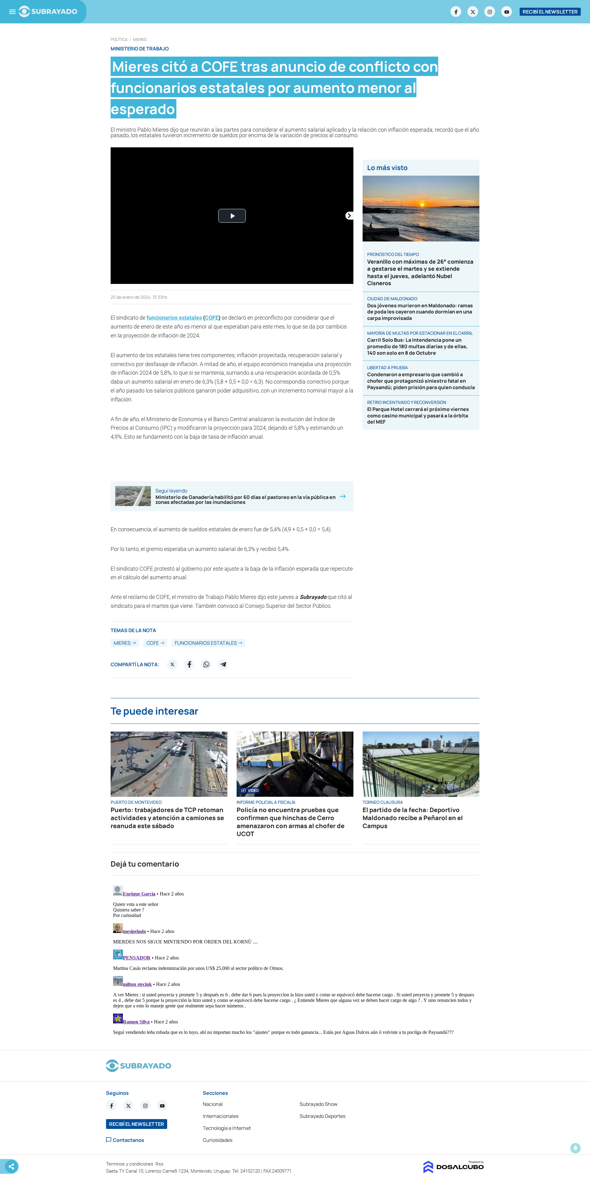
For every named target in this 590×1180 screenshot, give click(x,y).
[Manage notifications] (575, 1148)
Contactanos (128, 1139)
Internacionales (220, 1116)
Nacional (213, 1104)
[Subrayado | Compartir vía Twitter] (172, 664)
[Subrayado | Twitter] (472, 11)
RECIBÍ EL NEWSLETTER (550, 11)
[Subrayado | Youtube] (506, 11)
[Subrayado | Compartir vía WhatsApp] (206, 664)
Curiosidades (217, 1140)
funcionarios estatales (174, 317)
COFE (211, 317)
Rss (160, 1164)
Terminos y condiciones (130, 1164)
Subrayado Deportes (322, 1116)
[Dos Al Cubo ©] (453, 1171)
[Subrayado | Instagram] (489, 11)
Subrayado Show (318, 1104)
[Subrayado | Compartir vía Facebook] (189, 664)
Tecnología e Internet (227, 1128)
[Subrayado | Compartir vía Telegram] (223, 664)
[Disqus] (295, 960)
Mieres (140, 40)
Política (119, 40)
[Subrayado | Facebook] (456, 11)
